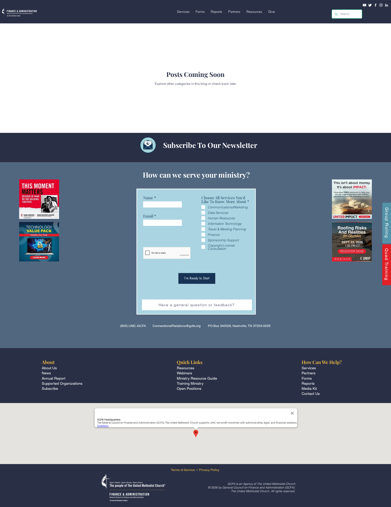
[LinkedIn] (386, 5)
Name (148, 198)
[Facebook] (375, 5)
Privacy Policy (209, 470)
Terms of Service (183, 470)
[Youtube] (364, 5)
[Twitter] (370, 5)
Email (148, 216)
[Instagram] (381, 5)
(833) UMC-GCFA (133, 326)
